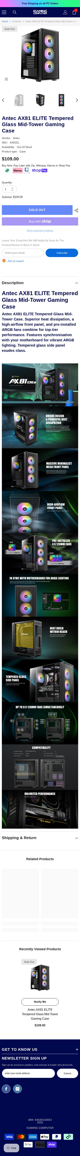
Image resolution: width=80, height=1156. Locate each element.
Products (16, 21)
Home (5, 21)
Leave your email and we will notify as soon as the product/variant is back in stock (33, 242)
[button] (3, 100)
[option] (40, 3)
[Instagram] (17, 1089)
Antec (16, 138)
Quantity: (7, 182)
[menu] (4, 12)
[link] (20, 923)
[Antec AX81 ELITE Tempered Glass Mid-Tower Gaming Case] (40, 977)
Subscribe (62, 252)
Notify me (40, 1001)
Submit (67, 1073)
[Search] (14, 12)
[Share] (75, 210)
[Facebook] (6, 1089)
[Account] (65, 12)
